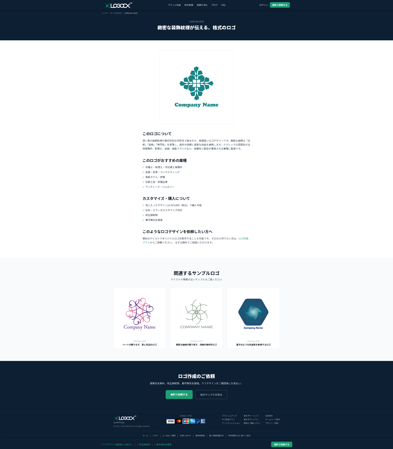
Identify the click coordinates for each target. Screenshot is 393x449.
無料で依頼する (279, 4)
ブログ (214, 4)
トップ (104, 13)
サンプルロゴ (116, 13)
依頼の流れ (202, 4)
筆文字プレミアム (251, 419)
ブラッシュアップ (229, 415)
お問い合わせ (185, 435)
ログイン (263, 4)
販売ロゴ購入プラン (252, 423)
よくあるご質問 (169, 435)
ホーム (145, 435)
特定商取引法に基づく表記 (239, 435)
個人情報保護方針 (216, 435)
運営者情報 (200, 435)
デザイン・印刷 (271, 423)
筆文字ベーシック (251, 415)
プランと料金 (174, 4)
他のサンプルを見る (211, 394)
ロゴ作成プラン (228, 419)
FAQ (223, 4)
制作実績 (189, 4)
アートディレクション (231, 423)
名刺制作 (269, 415)
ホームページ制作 (272, 419)
